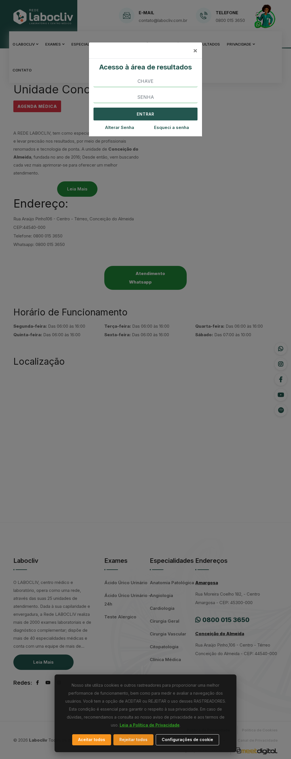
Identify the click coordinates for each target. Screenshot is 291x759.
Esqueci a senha (171, 127)
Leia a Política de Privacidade (150, 725)
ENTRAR (145, 114)
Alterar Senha (119, 127)
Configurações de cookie (187, 739)
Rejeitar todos (133, 739)
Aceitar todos (91, 739)
